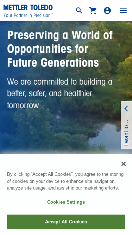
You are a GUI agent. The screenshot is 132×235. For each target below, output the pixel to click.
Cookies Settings (66, 202)
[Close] (123, 164)
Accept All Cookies (66, 221)
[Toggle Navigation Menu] (123, 10)
